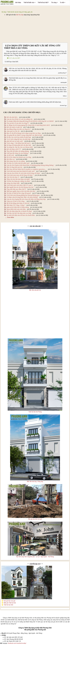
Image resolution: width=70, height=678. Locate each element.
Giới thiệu (18, 2)
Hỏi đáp (4, 12)
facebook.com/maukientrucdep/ (17, 643)
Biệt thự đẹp (19, 15)
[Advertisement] (35, 29)
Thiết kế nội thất (43, 2)
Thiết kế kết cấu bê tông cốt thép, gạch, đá (19, 12)
